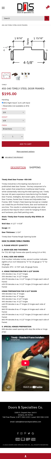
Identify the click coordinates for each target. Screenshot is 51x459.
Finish (4, 125)
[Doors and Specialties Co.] (25, 8)
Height (4, 117)
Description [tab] (18, 167)
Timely (4, 84)
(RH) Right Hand (10, 103)
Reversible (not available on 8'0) (16, 106)
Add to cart (25, 144)
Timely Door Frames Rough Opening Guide (19, 236)
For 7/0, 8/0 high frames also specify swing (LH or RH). (24, 252)
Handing (5, 100)
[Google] (33, 434)
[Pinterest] (25, 434)
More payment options (26, 151)
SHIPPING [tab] (35, 167)
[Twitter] (29, 434)
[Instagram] (21, 434)
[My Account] (25, 456)
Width (4, 109)
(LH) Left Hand (24, 103)
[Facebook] (18, 434)
